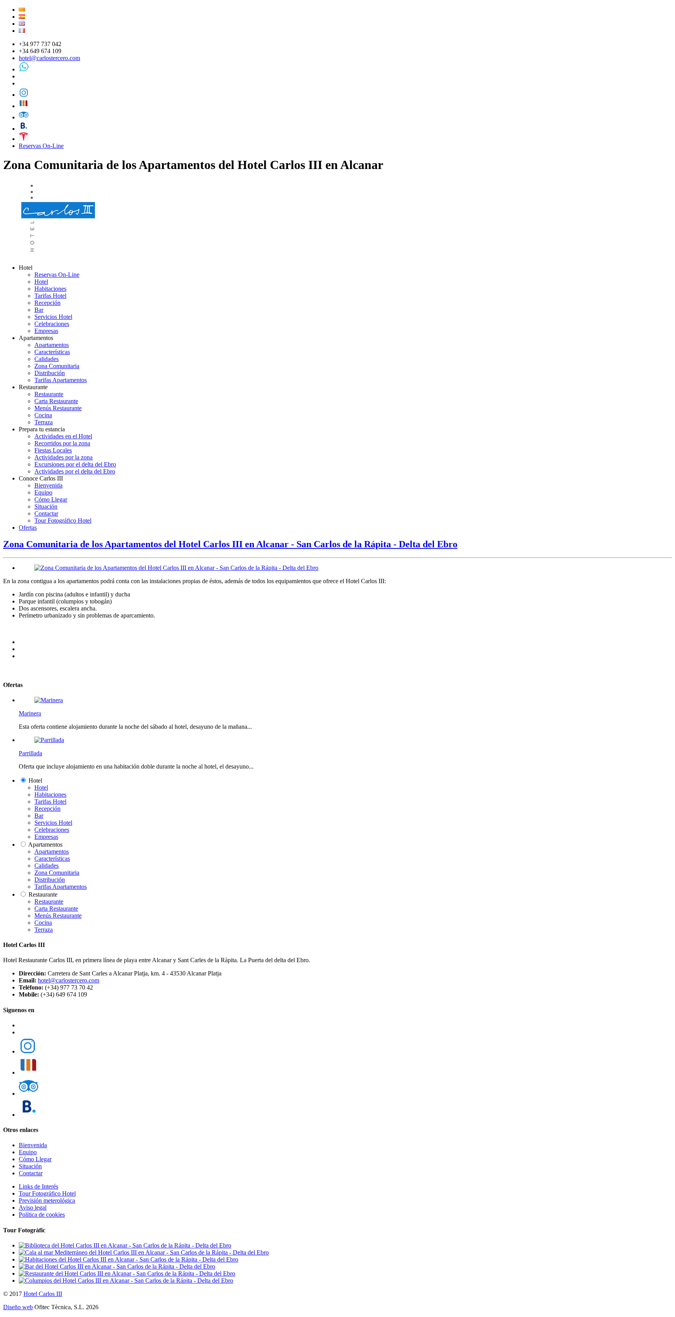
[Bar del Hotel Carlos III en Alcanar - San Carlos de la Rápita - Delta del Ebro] (117, 1266)
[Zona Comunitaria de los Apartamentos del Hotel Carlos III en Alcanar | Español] (22, 16)
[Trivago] (24, 106)
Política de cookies (42, 1214)
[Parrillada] (49, 740)
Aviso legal (32, 1207)
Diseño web (18, 1307)
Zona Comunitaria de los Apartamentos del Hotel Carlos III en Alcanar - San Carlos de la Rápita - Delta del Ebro (230, 544)
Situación (45, 506)
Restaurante (48, 394)
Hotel (41, 281)
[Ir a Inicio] (59, 254)
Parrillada (30, 753)
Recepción (47, 302)
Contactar (46, 513)
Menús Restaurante (58, 408)
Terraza (43, 422)
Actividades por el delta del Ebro (74, 471)
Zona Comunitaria (56, 366)
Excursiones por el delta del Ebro (75, 464)
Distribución (49, 373)
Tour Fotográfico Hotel (62, 520)
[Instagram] (24, 94)
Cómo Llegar (50, 499)
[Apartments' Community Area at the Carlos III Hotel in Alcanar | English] (22, 23)
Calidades (46, 359)
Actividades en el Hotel (63, 436)
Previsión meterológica (47, 1200)
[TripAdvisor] (24, 117)
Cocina (43, 415)
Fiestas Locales (53, 450)
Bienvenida (48, 485)
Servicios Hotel (53, 316)
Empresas (46, 330)
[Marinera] (48, 700)
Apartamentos (51, 345)
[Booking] (24, 128)
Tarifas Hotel (50, 295)
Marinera (30, 713)
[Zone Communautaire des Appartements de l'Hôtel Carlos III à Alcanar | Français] (22, 30)
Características (52, 352)
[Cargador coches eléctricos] (24, 138)
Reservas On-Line (41, 145)
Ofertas (28, 527)
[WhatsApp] (24, 69)
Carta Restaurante (56, 401)
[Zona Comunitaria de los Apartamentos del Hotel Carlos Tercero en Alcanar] (176, 567)
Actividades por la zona (63, 457)
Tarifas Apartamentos (60, 380)
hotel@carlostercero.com (49, 58)
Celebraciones (51, 323)
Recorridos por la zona (62, 443)
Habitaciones (50, 288)
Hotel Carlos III (42, 1293)
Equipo (43, 492)
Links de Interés (38, 1186)
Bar (38, 309)
